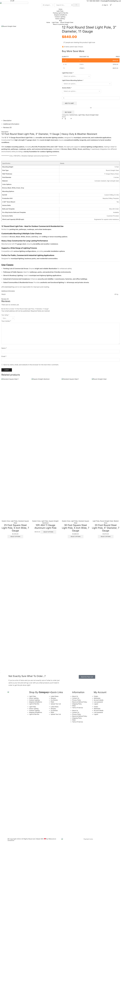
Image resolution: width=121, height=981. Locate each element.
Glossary (53, 708)
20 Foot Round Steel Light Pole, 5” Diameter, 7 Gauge (105, 528)
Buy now (68, 112)
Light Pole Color (68, 73)
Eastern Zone (6, 521)
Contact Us (75, 712)
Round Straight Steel (66, 22)
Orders (96, 706)
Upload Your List (56, 704)
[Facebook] (11, 1)
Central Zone (73, 115)
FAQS (52, 712)
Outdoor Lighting (60, 17)
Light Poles (60, 11)
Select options (15, 536)
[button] (87, 677)
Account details (98, 710)
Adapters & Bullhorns (60, 15)
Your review (6, 321)
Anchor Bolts (67, 88)
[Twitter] (12, 1)
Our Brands (54, 700)
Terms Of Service (77, 707)
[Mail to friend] (68, 118)
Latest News (54, 706)
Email (3, 356)
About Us (75, 710)
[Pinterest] (13, 1)
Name (4, 348)
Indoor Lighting (60, 18)
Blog (60, 20)
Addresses (97, 708)
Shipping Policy (77, 704)
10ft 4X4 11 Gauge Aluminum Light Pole (45, 526)
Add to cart (69, 103)
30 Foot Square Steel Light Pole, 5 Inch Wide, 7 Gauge (75, 528)
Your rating (5, 315)
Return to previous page (60, 24)
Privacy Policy (76, 714)
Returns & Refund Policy (79, 716)
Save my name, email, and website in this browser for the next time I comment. (31, 365)
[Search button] (76, 5)
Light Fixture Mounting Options (72, 80)
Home (60, 9)
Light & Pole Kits (34, 704)
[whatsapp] (71, 118)
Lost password (98, 702)
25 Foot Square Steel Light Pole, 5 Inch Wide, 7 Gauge (15, 528)
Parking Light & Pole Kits (60, 13)
